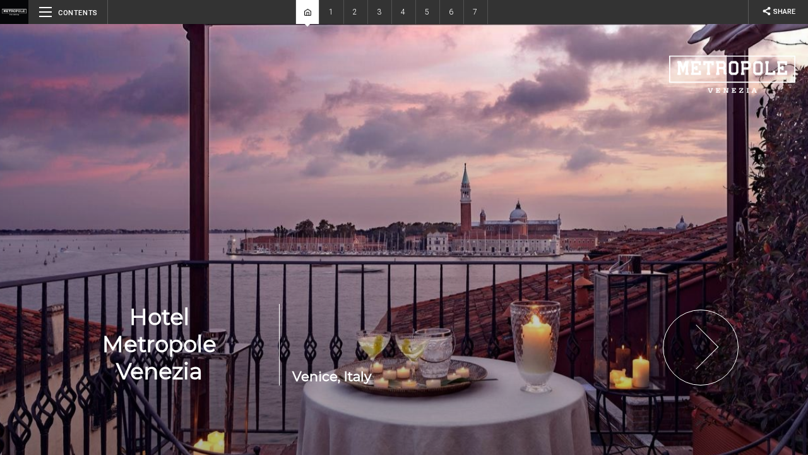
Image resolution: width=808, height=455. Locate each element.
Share (778, 11)
